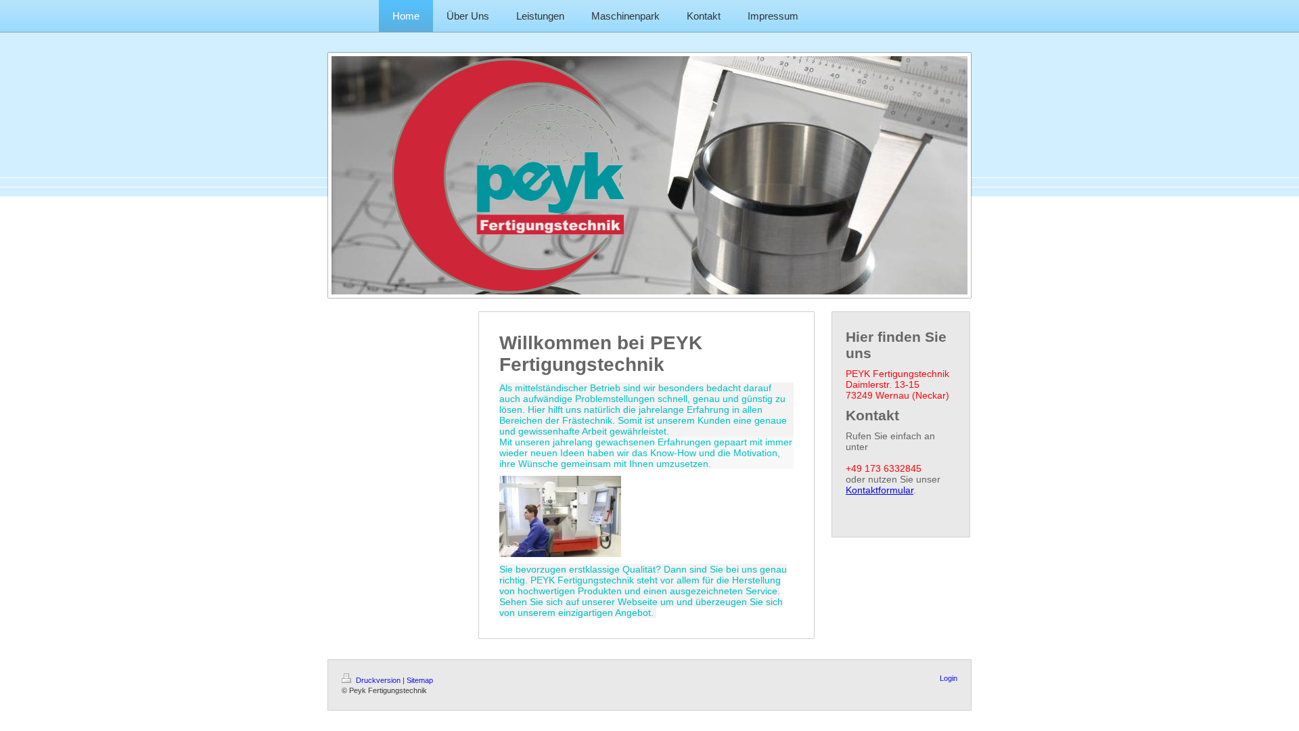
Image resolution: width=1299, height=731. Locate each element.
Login (948, 678)
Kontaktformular (879, 490)
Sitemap (420, 680)
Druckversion (378, 680)
